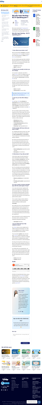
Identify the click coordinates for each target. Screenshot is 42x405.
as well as (15, 235)
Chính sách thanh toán (15, 384)
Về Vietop (13, 380)
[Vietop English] (2, 1)
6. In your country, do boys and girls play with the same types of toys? (5, 33)
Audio (2, 41)
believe (15, 227)
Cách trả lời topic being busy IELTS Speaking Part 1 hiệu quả (26, 355)
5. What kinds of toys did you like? (5, 30)
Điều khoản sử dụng (15, 387)
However (16, 74)
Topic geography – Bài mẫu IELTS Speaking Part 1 (15, 355)
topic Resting (22, 275)
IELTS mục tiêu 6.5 (25, 385)
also (27, 55)
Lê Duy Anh (24, 22)
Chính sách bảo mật (15, 385)
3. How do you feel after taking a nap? (5, 23)
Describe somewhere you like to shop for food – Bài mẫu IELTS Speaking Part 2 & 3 (16, 367)
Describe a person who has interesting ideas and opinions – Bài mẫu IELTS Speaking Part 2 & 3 (6, 367)
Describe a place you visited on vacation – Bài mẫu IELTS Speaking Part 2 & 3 (26, 367)
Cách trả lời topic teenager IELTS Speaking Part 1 (35, 355)
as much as (19, 54)
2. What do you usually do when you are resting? (5, 19)
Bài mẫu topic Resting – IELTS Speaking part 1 (5, 13)
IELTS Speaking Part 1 (24, 28)
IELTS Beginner (24, 381)
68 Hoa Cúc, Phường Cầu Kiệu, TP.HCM (37, 383)
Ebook (13, 389)
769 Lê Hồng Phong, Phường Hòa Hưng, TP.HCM (37, 388)
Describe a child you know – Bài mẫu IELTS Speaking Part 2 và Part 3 (36, 367)
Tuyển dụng (14, 383)
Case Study (13, 381)
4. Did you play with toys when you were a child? (5, 26)
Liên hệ (13, 388)
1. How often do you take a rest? (5, 16)
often (19, 101)
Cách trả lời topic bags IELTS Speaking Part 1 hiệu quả (6, 355)
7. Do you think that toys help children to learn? (5, 38)
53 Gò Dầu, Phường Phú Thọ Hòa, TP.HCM (36, 392)
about (13, 78)
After (13, 101)
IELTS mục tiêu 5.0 (25, 384)
